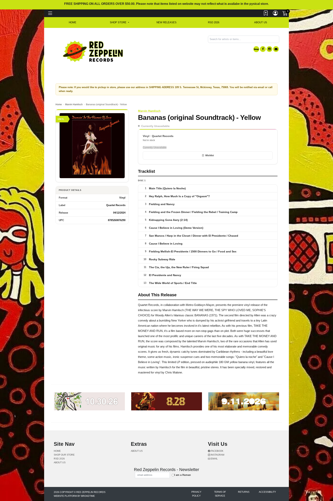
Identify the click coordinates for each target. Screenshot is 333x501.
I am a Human (182, 474)
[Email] (276, 49)
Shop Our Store (64, 454)
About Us (260, 22)
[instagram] (269, 49)
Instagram (217, 454)
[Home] (93, 51)
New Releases (166, 22)
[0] (285, 14)
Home (59, 104)
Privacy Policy (196, 494)
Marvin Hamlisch (74, 104)
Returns (243, 492)
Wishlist (209, 155)
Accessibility (267, 492)
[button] (119, 22)
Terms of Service (220, 494)
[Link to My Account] (275, 14)
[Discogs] (256, 49)
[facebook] (263, 49)
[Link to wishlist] (266, 14)
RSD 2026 (213, 22)
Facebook (216, 451)
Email (214, 458)
